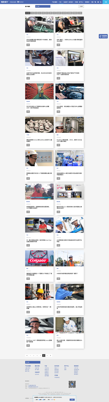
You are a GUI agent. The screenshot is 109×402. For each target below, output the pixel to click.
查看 (28, 44)
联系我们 (87, 2)
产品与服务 (54, 2)
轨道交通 (64, 13)
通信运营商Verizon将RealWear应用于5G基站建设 (39, 140)
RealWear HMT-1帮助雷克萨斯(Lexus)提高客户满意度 (39, 341)
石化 (36, 13)
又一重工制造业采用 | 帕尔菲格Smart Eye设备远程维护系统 (38, 240)
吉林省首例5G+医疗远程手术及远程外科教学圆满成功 (69, 174)
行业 (60, 2)
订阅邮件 (81, 6)
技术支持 (71, 2)
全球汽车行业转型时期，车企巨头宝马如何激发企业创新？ (39, 73)
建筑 (50, 13)
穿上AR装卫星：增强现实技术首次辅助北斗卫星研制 (69, 341)
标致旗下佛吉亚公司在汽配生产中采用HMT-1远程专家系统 (68, 73)
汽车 (32, 13)
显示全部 (28, 13)
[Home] (12, 2)
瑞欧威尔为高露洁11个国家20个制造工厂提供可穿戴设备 (39, 274)
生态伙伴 (37, 372)
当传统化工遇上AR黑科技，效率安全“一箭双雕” (38, 307)
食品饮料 (59, 13)
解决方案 (37, 366)
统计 (44, 399)
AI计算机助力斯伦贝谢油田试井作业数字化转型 (69, 240)
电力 (39, 13)
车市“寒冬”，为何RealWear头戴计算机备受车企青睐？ (70, 40)
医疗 (54, 13)
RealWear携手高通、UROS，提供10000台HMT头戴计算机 (69, 140)
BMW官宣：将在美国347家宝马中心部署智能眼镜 (69, 107)
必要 (37, 399)
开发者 (56, 375)
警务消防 (75, 13)
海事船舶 (69, 13)
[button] (53, 399)
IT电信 (80, 13)
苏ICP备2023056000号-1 (65, 394)
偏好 (41, 399)
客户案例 (27, 6)
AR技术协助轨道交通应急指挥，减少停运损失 (69, 307)
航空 (47, 13)
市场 (48, 399)
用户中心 (81, 2)
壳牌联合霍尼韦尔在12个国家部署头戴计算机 (39, 174)
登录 (92, 2)
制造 (43, 13)
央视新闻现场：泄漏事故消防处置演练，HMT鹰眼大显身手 (38, 207)
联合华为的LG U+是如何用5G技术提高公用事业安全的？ (69, 207)
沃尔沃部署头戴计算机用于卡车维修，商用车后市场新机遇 (39, 40)
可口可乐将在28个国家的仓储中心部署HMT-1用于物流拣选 (37, 107)
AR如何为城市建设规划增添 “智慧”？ (67, 273)
